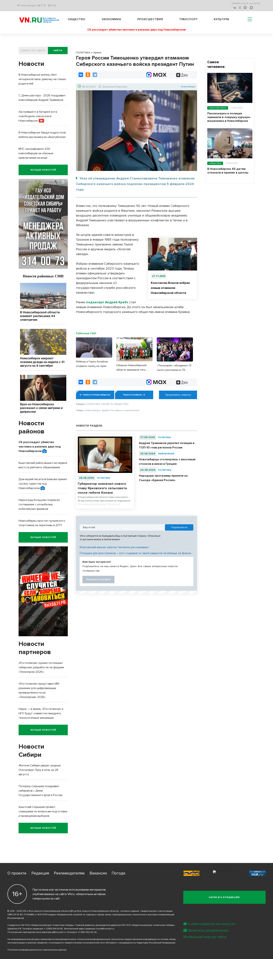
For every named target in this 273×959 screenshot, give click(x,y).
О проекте (16, 873)
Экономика (111, 19)
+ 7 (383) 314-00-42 (53, 928)
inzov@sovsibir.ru (105, 928)
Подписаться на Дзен (98, 579)
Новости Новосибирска (96, 394)
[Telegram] (95, 74)
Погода (118, 873)
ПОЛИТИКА (103, 478)
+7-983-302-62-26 (87, 932)
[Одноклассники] (88, 74)
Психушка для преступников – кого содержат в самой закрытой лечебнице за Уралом (135, 553)
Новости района (132, 394)
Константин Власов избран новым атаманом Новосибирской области (170, 288)
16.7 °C (41, 5)
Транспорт (188, 19)
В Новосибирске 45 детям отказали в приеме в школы (227, 170)
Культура (221, 19)
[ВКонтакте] (81, 74)
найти (57, 50)
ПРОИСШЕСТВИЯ (217, 107)
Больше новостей (43, 170)
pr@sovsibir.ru (59, 932)
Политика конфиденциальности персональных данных (36, 949)
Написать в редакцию (224, 897)
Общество (76, 19)
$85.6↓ (52, 5)
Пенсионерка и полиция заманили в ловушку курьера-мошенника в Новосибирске (229, 117)
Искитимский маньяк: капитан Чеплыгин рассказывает (114, 547)
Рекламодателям (69, 873)
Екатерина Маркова (115, 86)
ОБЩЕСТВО (215, 163)
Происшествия (150, 19)
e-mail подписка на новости (211, 924)
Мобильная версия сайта (205, 937)
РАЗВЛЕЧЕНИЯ (166, 453)
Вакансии (98, 873)
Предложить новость (178, 394)
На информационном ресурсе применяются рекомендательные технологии (48, 939)
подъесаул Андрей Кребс (107, 302)
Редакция (40, 873)
